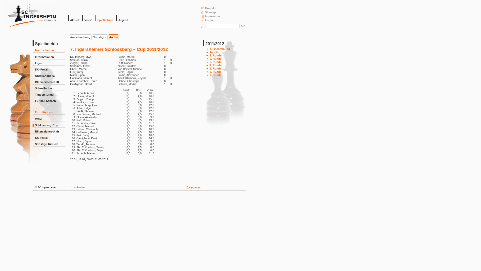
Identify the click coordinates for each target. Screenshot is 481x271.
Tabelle (214, 52)
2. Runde (215, 58)
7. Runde (215, 75)
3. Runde (215, 61)
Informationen (44, 56)
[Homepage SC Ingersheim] (32, 26)
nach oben (78, 187)
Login (209, 20)
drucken (195, 187)
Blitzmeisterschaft (47, 82)
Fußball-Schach (45, 100)
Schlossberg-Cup (46, 125)
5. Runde (215, 68)
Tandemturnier (44, 94)
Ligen (39, 63)
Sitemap (210, 12)
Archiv (113, 37)
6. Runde (215, 71)
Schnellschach (44, 88)
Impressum (212, 16)
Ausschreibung (80, 37)
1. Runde (215, 55)
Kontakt (210, 8)
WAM (38, 118)
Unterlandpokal (45, 75)
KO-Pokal (41, 69)
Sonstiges (99, 37)
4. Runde (215, 65)
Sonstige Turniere (46, 144)
